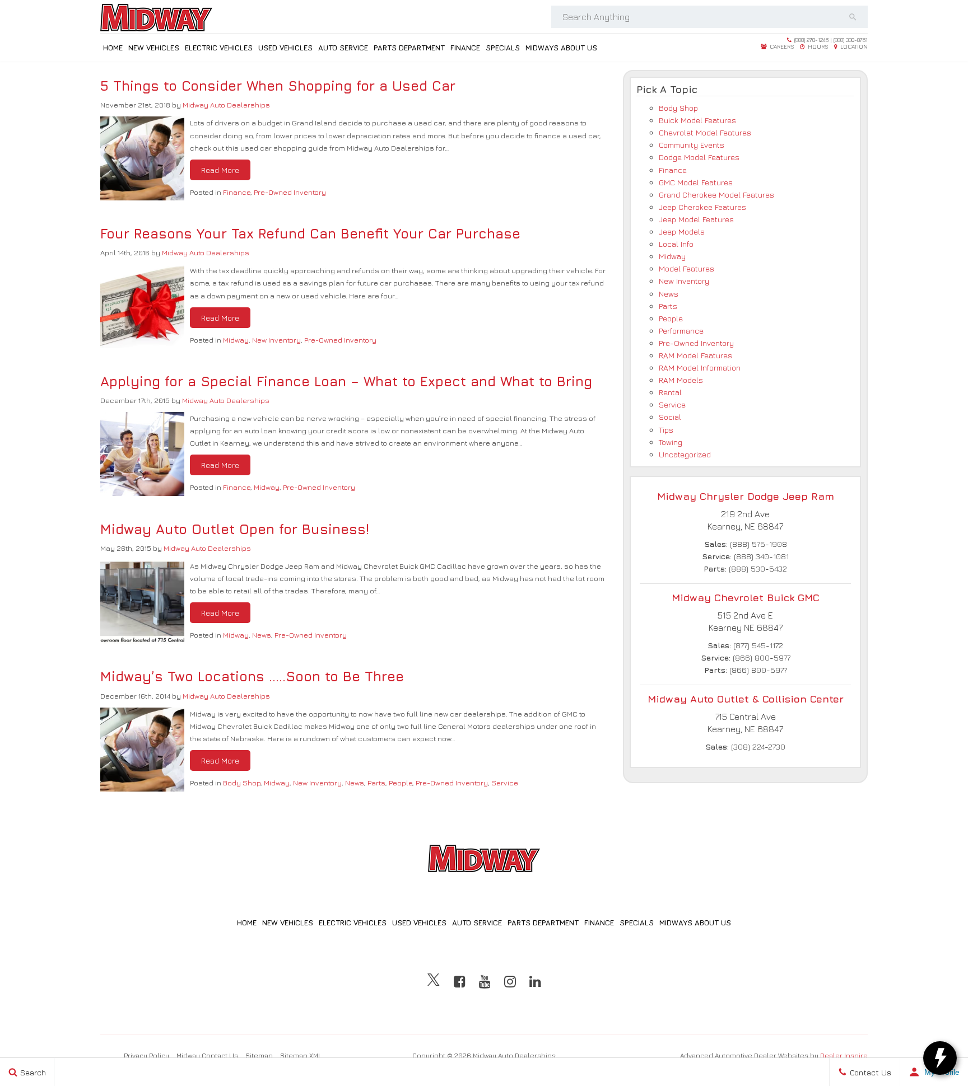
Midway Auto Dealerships (226, 104)
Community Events (691, 144)
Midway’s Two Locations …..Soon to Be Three (252, 676)
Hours (817, 46)
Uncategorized (685, 454)
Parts (376, 782)
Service (504, 782)
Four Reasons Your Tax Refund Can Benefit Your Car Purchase (310, 233)
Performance (681, 330)
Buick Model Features (697, 120)
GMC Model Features (696, 182)
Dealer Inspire (844, 1055)
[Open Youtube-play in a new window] (485, 981)
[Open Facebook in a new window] (460, 981)
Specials (503, 47)
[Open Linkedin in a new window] (535, 981)
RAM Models (681, 380)
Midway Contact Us (207, 1055)
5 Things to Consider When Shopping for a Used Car (277, 85)
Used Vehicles (285, 47)
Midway (236, 339)
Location (853, 46)
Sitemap (259, 1055)
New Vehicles (153, 47)
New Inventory (276, 339)
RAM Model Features (695, 355)
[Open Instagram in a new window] (510, 981)
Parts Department (409, 47)
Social (670, 417)
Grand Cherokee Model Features (716, 194)
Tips (666, 429)
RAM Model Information (700, 367)
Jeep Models (682, 231)
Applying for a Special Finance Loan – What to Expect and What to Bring (346, 381)
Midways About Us (561, 47)
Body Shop (241, 782)
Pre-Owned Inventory (290, 192)
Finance (465, 47)
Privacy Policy (146, 1055)
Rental (670, 392)
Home (113, 47)
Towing (670, 442)
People (400, 782)
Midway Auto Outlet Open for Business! (234, 529)
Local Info (676, 244)
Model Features (686, 268)
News (261, 634)
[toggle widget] (940, 1058)
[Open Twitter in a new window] (433, 981)
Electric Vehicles (219, 47)
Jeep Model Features (696, 219)
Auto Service (343, 47)
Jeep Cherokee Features (702, 207)
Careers (781, 46)
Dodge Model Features (699, 157)
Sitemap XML (301, 1055)
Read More (220, 170)
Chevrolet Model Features (705, 132)
